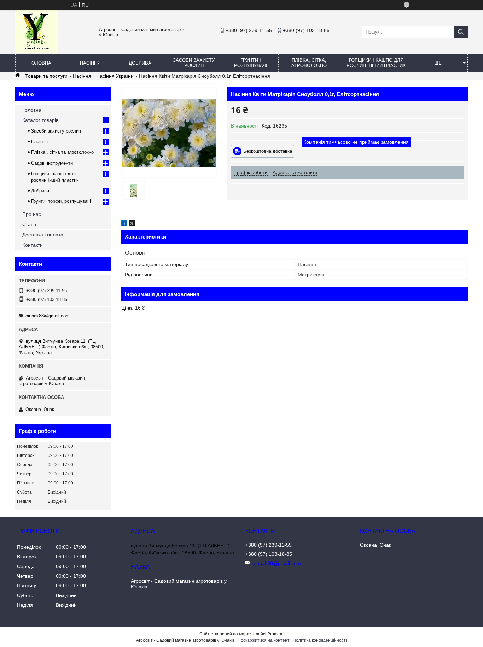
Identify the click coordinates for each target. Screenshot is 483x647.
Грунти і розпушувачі (250, 63)
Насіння (90, 63)
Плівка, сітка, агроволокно (309, 63)
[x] (132, 224)
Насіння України (115, 76)
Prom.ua (275, 633)
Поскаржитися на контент (264, 640)
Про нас (31, 214)
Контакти (32, 245)
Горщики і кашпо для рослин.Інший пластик (376, 63)
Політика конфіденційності (320, 640)
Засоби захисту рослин (194, 63)
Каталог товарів (40, 120)
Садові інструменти (52, 163)
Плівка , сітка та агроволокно (62, 152)
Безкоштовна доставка (267, 151)
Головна (40, 63)
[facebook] (124, 224)
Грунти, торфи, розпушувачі (61, 201)
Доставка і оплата (42, 234)
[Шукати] (461, 32)
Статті (29, 224)
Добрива (140, 63)
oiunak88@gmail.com (47, 315)
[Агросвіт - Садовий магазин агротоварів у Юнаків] (36, 51)
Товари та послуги (46, 76)
